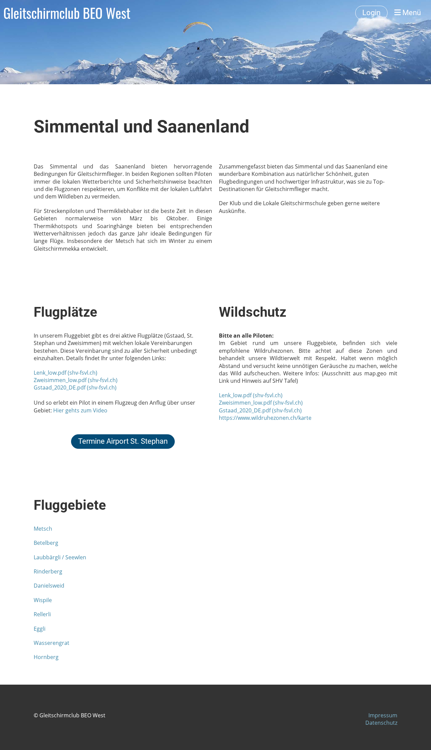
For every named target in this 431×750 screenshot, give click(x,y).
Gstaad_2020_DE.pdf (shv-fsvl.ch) (75, 387)
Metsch (43, 528)
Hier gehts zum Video (80, 410)
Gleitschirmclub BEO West (66, 12)
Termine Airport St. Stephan (123, 441)
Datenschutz (381, 722)
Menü (411, 12)
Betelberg (46, 542)
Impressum (382, 715)
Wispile (43, 600)
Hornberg (46, 657)
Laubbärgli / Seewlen (60, 557)
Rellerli (42, 614)
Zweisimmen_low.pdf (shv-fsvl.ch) (76, 380)
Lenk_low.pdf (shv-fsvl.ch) (65, 372)
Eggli (39, 628)
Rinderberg (48, 571)
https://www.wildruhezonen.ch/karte (265, 417)
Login (371, 12)
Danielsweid (49, 585)
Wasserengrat (51, 643)
